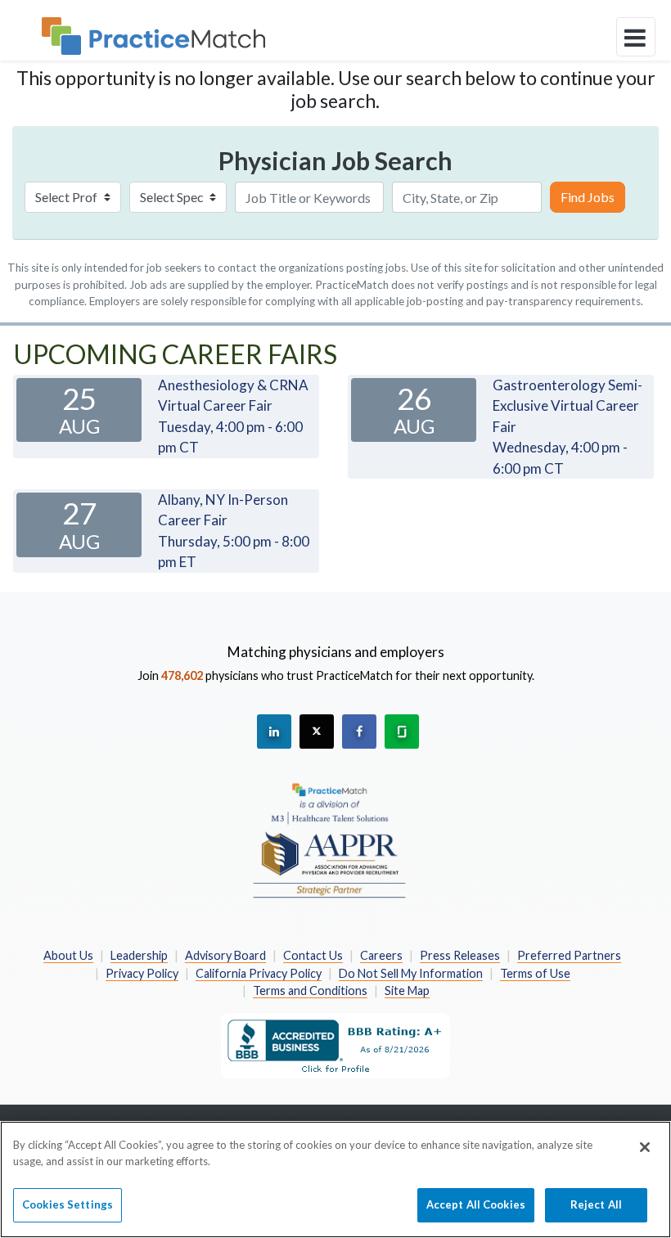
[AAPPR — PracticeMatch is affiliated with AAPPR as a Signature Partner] (329, 839)
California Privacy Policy (259, 973)
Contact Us (313, 955)
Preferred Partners (569, 955)
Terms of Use (535, 973)
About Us (68, 955)
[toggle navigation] (635, 36)
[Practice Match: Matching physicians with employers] (153, 36)
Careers (381, 955)
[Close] (645, 1147)
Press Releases (460, 955)
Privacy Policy (142, 973)
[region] (335, 1179)
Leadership (139, 955)
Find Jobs (588, 197)
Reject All (596, 1204)
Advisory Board (225, 955)
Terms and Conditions (310, 990)
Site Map (407, 990)
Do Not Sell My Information (411, 973)
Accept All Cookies (475, 1204)
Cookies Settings (67, 1204)
